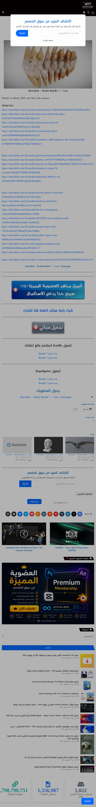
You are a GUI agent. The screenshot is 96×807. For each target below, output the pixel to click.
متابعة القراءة (48, 40)
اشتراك (22, 33)
